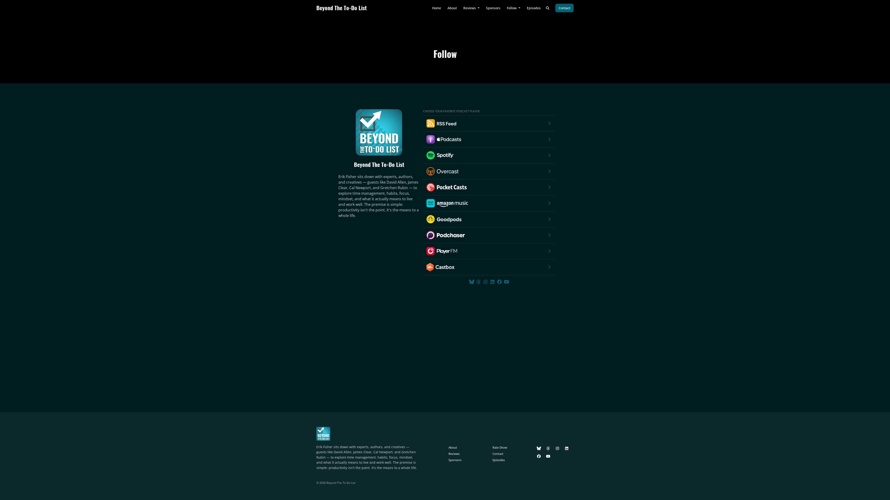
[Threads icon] (548, 448)
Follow (512, 8)
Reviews (470, 8)
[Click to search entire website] (548, 8)
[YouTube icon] (548, 456)
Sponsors (493, 8)
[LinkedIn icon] (566, 448)
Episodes (534, 8)
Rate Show (500, 447)
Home (436, 8)
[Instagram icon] (557, 448)
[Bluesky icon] (539, 448)
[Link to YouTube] (506, 282)
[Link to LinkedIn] (493, 282)
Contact (564, 8)
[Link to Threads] (479, 282)
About (452, 8)
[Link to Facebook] (500, 282)
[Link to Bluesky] (472, 282)
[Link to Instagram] (486, 282)
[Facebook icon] (539, 456)
